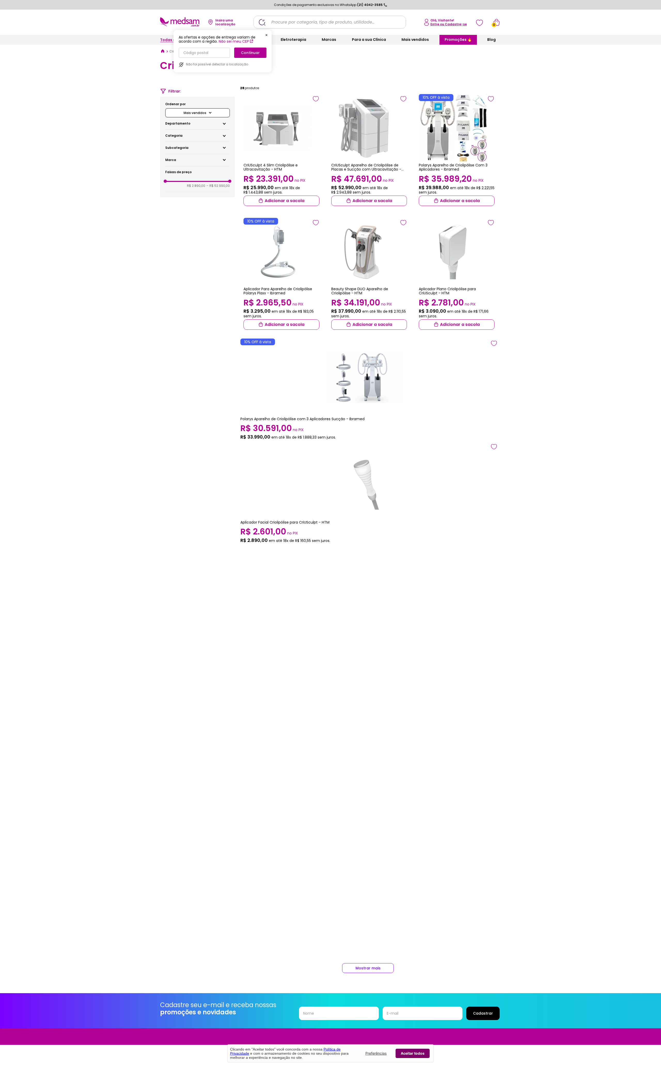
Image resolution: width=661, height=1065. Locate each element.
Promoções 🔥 (458, 39)
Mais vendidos (415, 39)
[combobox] (330, 22)
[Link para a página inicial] (162, 51)
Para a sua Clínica (369, 39)
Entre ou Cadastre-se (448, 24)
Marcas (329, 39)
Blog (491, 39)
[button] (197, 123)
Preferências (376, 1053)
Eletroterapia (293, 39)
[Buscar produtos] (262, 22)
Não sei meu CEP (234, 41)
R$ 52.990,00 (218, 186)
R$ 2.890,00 (196, 186)
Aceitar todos (412, 1053)
